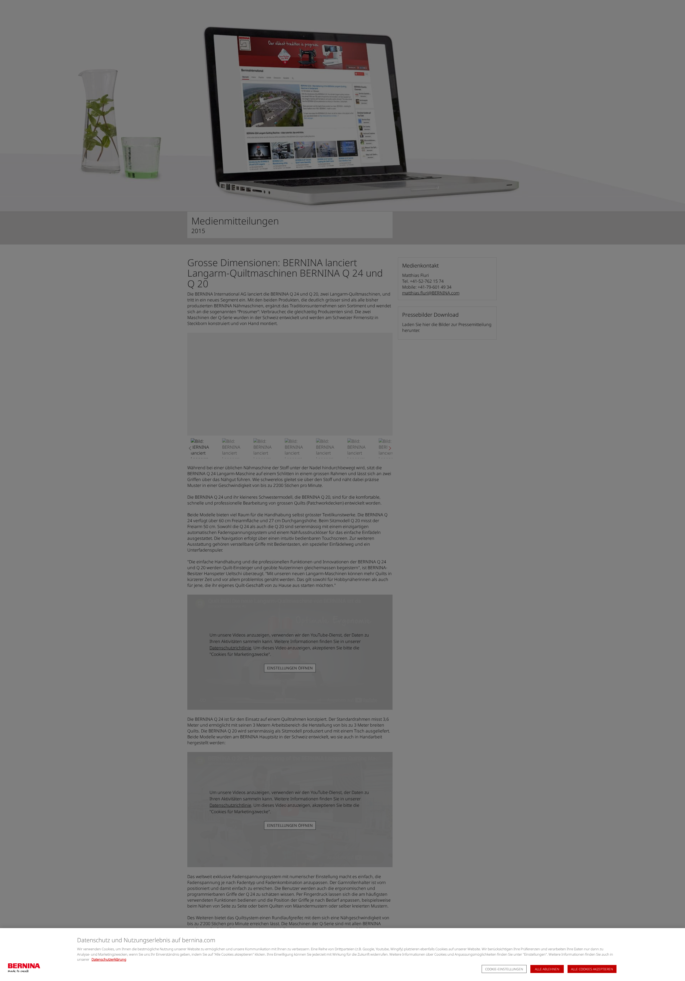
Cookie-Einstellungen (504, 969)
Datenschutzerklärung (109, 959)
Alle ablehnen (547, 969)
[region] (342, 954)
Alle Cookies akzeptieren (592, 969)
